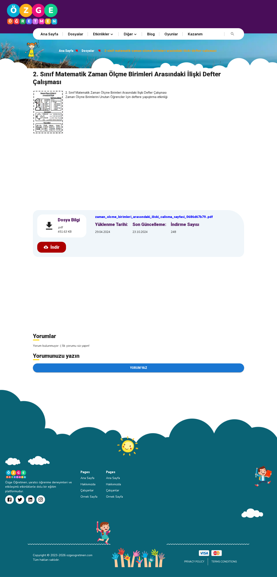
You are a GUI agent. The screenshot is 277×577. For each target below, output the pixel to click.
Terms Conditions (224, 561)
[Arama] (233, 34)
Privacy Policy (194, 561)
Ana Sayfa (49, 34)
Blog (151, 34)
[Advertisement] (138, 170)
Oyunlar (171, 34)
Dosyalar (75, 34)
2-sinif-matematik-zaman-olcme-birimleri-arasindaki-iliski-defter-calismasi (160, 50)
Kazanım (195, 34)
